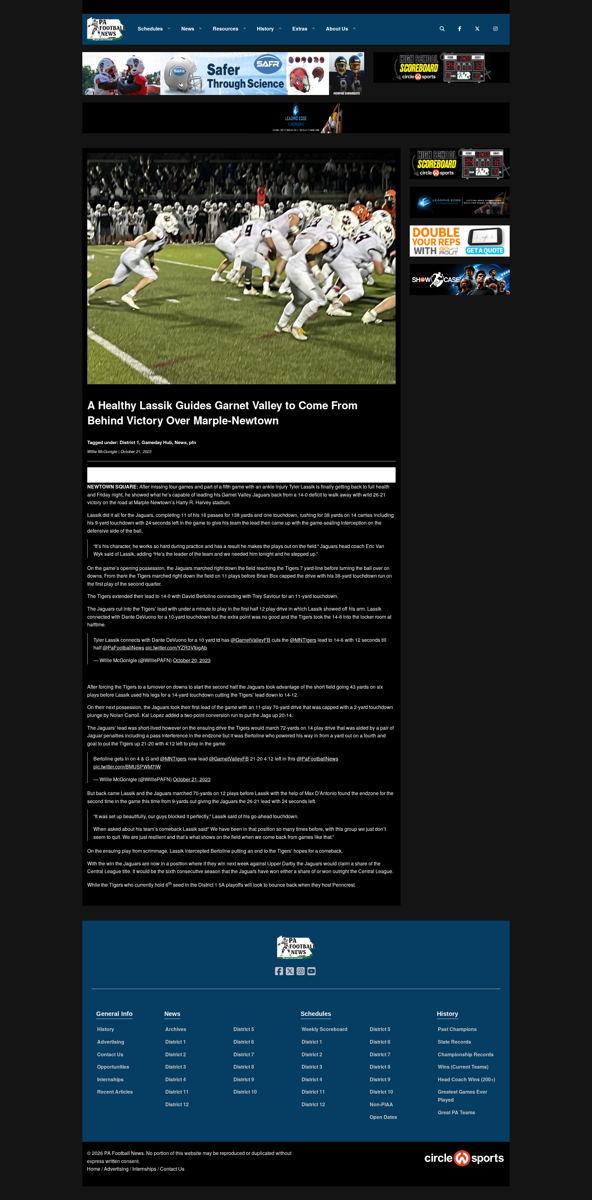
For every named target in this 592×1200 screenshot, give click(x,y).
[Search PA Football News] (443, 28)
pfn (192, 442)
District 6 (243, 1041)
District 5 (243, 1029)
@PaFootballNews (123, 647)
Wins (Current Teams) (463, 1066)
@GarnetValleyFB (250, 639)
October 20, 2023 (192, 660)
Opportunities (113, 1066)
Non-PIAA (381, 1104)
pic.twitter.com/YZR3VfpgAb (176, 647)
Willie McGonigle (102, 451)
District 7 (243, 1054)
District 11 (177, 1091)
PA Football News (124, 1153)
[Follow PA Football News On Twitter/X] (478, 28)
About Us (337, 28)
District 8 (243, 1066)
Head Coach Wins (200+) (466, 1079)
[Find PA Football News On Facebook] (461, 28)
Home (93, 1168)
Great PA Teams (456, 1112)
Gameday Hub (157, 442)
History (265, 28)
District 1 (129, 442)
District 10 (245, 1091)
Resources (225, 28)
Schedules (150, 28)
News (187, 28)
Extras (299, 28)
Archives (175, 1029)
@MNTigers (303, 639)
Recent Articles (115, 1091)
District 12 (177, 1104)
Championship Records (466, 1054)
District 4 (175, 1079)
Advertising (110, 1041)
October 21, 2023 (192, 779)
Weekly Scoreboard (324, 1029)
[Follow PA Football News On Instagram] (497, 28)
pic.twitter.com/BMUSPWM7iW (127, 766)
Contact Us (110, 1054)
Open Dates (383, 1116)
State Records (454, 1041)
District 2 (175, 1054)
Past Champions (457, 1029)
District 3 (175, 1066)
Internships (110, 1079)
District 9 (243, 1079)
